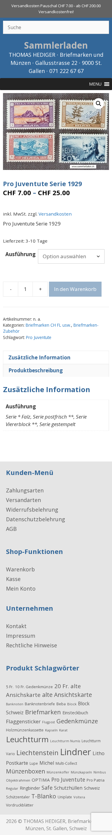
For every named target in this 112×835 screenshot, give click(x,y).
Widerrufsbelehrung (32, 509)
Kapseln (51, 730)
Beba (61, 703)
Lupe (34, 763)
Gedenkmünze (77, 721)
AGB (11, 528)
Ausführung (20, 254)
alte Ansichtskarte (67, 695)
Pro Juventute (38, 337)
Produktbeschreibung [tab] (35, 370)
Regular (12, 788)
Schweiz (92, 788)
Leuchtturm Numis (65, 741)
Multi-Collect (66, 763)
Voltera (79, 797)
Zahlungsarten (25, 490)
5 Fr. (9, 686)
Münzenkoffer (58, 772)
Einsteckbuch (75, 712)
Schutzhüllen (68, 788)
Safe (47, 787)
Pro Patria (96, 780)
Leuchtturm (27, 739)
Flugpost (48, 722)
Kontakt (16, 626)
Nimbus (99, 772)
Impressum (20, 635)
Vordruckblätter (19, 805)
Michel (46, 763)
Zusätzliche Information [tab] (39, 357)
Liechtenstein (37, 752)
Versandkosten (55, 214)
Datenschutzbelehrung (35, 519)
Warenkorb (20, 569)
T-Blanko (43, 796)
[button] (98, 103)
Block (71, 704)
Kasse (13, 578)
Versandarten (23, 500)
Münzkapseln (81, 772)
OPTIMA (41, 780)
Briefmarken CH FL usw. (48, 325)
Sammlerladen (56, 45)
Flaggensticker (23, 721)
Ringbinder (30, 788)
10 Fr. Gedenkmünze (34, 686)
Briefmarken (43, 712)
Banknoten (14, 704)
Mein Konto (21, 588)
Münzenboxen (25, 771)
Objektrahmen (18, 780)
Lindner (75, 752)
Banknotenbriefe (40, 703)
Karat (63, 730)
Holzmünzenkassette (25, 730)
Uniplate (65, 797)
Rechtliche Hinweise (31, 645)
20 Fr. (61, 686)
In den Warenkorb (75, 289)
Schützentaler (18, 797)
